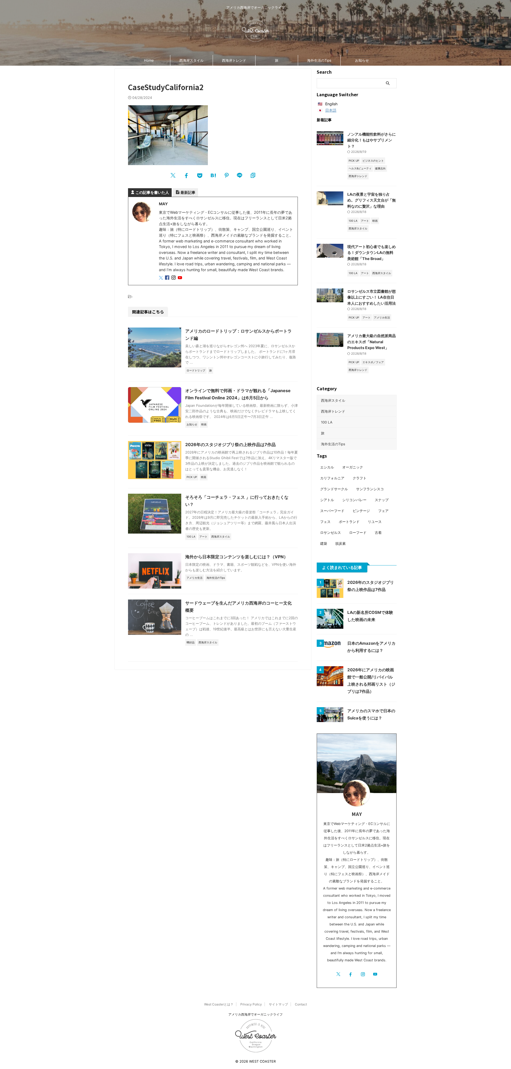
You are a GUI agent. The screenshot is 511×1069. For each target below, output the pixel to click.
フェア (383, 511)
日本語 (330, 110)
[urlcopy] (253, 175)
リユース (375, 521)
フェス (325, 521)
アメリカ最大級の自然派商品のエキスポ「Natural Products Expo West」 (371, 341)
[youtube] (180, 278)
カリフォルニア (332, 478)
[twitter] (173, 175)
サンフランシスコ (370, 489)
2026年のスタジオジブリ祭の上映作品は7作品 (230, 444)
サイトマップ (278, 1004)
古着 (378, 532)
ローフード (357, 532)
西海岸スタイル (191, 60)
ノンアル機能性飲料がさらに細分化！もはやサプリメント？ (371, 140)
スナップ (382, 500)
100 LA (326, 422)
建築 (323, 543)
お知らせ (362, 60)
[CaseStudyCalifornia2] (213, 175)
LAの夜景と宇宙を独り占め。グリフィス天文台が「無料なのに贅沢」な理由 (371, 200)
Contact (301, 1004)
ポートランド (349, 521)
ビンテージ (361, 511)
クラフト (359, 478)
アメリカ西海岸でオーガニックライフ (255, 1014)
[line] (239, 175)
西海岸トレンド (234, 60)
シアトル (327, 500)
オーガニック (352, 467)
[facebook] (186, 175)
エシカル (327, 467)
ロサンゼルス (330, 532)
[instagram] (174, 278)
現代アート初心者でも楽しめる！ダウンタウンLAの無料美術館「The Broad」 (371, 252)
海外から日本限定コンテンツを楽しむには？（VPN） (236, 556)
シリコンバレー (354, 500)
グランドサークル (334, 489)
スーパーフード (332, 511)
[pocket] (199, 175)
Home (149, 60)
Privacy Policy (251, 1004)
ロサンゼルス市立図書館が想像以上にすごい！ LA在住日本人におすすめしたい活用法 (371, 297)
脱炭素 (340, 543)
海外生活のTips (319, 60)
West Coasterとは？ (218, 1004)
